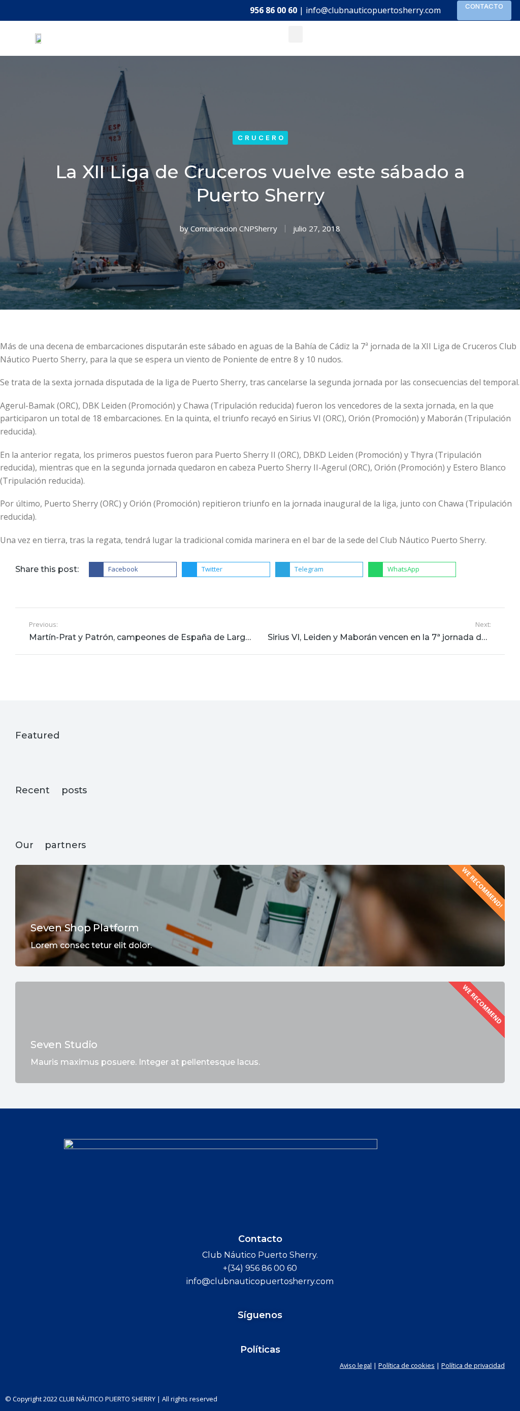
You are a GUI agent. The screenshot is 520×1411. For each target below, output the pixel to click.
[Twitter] (260, 1333)
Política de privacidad (473, 1365)
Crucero (261, 137)
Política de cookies (406, 1365)
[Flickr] (241, 1333)
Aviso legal (356, 1365)
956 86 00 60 (273, 10)
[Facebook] (221, 1333)
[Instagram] (298, 1333)
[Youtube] (279, 1333)
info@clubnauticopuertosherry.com (373, 10)
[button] (295, 34)
